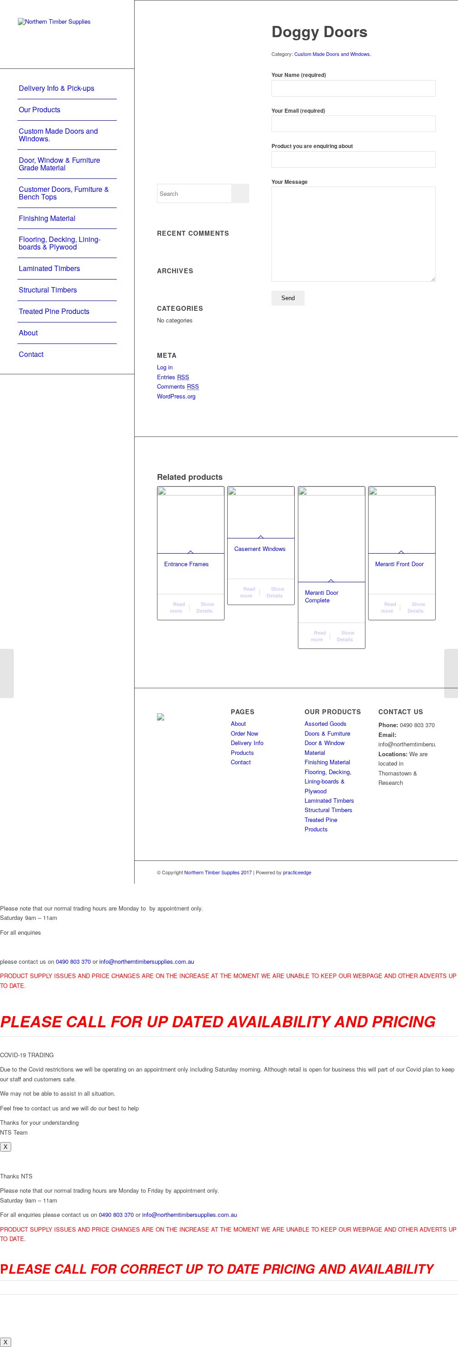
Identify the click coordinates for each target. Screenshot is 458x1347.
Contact (241, 762)
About (238, 723)
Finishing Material (327, 762)
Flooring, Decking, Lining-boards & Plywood (328, 781)
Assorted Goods (326, 723)
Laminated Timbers (329, 800)
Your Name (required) (298, 75)
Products (242, 752)
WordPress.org (176, 396)
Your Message (289, 182)
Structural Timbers (328, 809)
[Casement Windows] (7, 673)
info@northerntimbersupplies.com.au (146, 961)
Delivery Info (247, 742)
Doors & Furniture (327, 733)
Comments (178, 386)
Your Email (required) (298, 110)
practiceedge (297, 872)
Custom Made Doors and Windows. (332, 53)
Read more (177, 607)
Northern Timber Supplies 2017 (217, 872)
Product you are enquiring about (312, 146)
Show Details (205, 607)
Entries (173, 377)
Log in (165, 367)
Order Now (244, 733)
